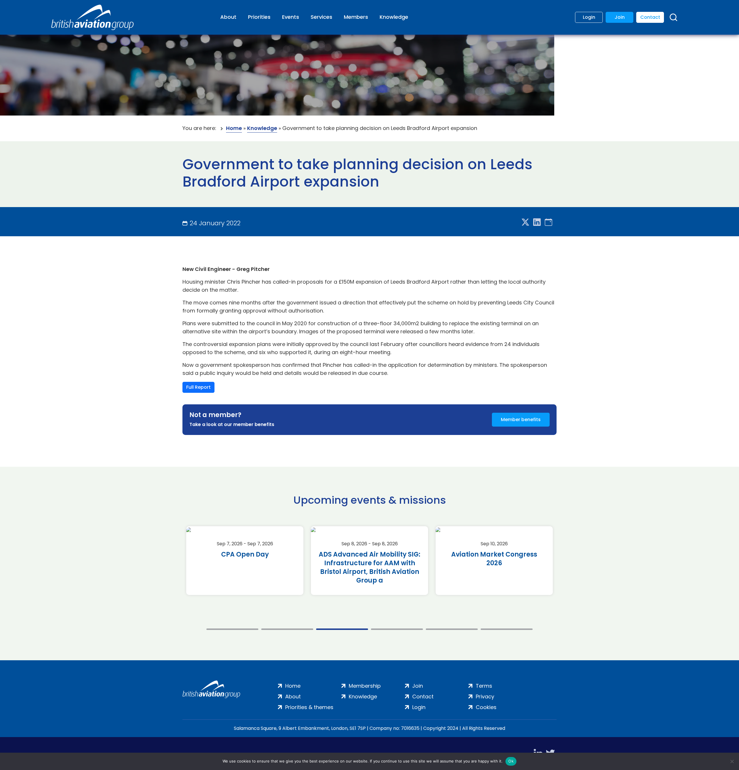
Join (620, 17)
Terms (484, 685)
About (228, 17)
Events (290, 17)
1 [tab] (232, 629)
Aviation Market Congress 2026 (494, 559)
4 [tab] (397, 629)
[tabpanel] (244, 560)
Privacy (485, 696)
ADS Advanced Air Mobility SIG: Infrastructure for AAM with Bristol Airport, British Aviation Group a (369, 567)
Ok (511, 761)
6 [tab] (507, 629)
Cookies (486, 707)
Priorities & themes (309, 707)
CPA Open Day (245, 554)
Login (589, 17)
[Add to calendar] (548, 222)
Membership (365, 685)
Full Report (198, 387)
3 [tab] (342, 629)
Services (321, 17)
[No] (732, 761)
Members (356, 17)
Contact (650, 17)
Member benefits (521, 419)
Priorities (259, 17)
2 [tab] (287, 629)
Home (234, 128)
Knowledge (394, 17)
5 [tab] (452, 629)
